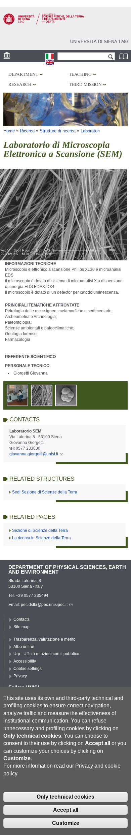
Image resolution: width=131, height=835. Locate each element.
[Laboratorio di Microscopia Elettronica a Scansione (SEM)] (49, 56)
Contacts (21, 619)
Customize (65, 823)
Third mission (85, 84)
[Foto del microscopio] (17, 403)
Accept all (65, 810)
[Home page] (43, 23)
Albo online (23, 646)
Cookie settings (27, 668)
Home (9, 130)
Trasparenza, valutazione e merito (44, 639)
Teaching (80, 74)
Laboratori (90, 130)
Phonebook (124, 56)
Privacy (20, 676)
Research (20, 84)
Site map (21, 626)
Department (23, 74)
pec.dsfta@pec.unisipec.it (44, 604)
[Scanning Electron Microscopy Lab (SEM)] (49, 62)
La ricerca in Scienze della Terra (41, 538)
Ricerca (27, 130)
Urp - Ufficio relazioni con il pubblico (46, 653)
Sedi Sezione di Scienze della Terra (44, 492)
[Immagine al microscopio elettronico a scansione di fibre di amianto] (41, 403)
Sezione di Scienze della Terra (40, 530)
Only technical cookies (65, 797)
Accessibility (24, 661)
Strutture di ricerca (58, 130)
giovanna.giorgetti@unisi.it (33, 454)
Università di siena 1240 (99, 41)
